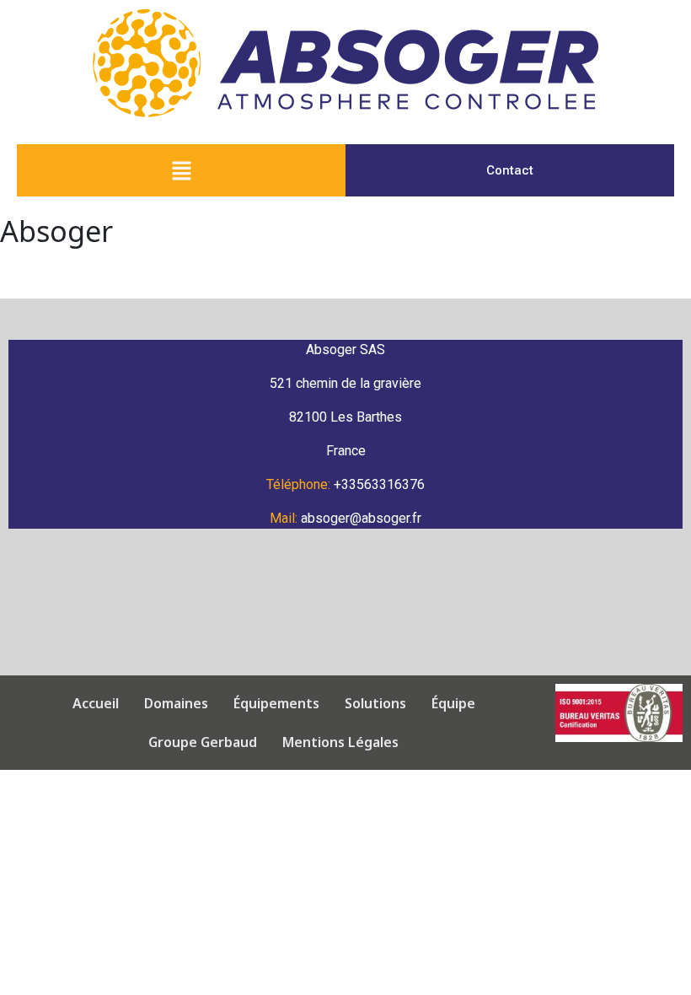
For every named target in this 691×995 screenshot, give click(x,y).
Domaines (176, 703)
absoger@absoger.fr (361, 518)
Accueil (95, 703)
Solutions (375, 703)
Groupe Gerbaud (202, 742)
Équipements (276, 703)
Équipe (453, 703)
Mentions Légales (340, 742)
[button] (181, 170)
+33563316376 (379, 484)
